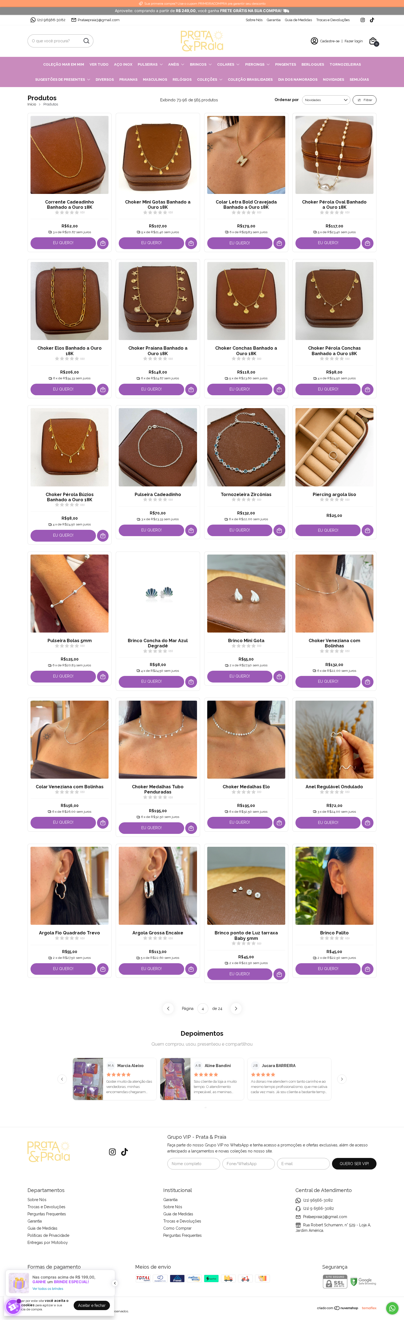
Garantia (274, 20)
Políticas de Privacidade (48, 1235)
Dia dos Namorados (297, 79)
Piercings (254, 64)
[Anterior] (62, 1079)
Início (31, 104)
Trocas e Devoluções (333, 20)
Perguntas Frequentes (46, 1214)
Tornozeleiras (345, 64)
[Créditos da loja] (368, 1308)
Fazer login (354, 41)
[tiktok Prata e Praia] (372, 19)
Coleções (207, 79)
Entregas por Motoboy (47, 1242)
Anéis (173, 64)
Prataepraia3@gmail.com (99, 20)
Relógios (182, 79)
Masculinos (155, 79)
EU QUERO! (63, 243)
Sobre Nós (254, 20)
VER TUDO (99, 64)
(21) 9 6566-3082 (318, 1208)
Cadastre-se (329, 41)
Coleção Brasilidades (250, 79)
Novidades (333, 79)
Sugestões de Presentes (60, 79)
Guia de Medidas (298, 20)
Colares (225, 64)
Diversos (105, 79)
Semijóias (359, 79)
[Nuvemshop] (338, 1309)
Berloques (312, 64)
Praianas (128, 79)
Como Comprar (177, 1228)
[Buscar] (86, 40)
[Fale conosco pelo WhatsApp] (392, 1308)
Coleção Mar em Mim (63, 64)
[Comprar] (103, 243)
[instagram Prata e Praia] (362, 19)
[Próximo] (342, 1079)
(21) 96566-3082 (51, 20)
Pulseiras (147, 64)
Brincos (198, 64)
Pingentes (285, 64)
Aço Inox (123, 64)
